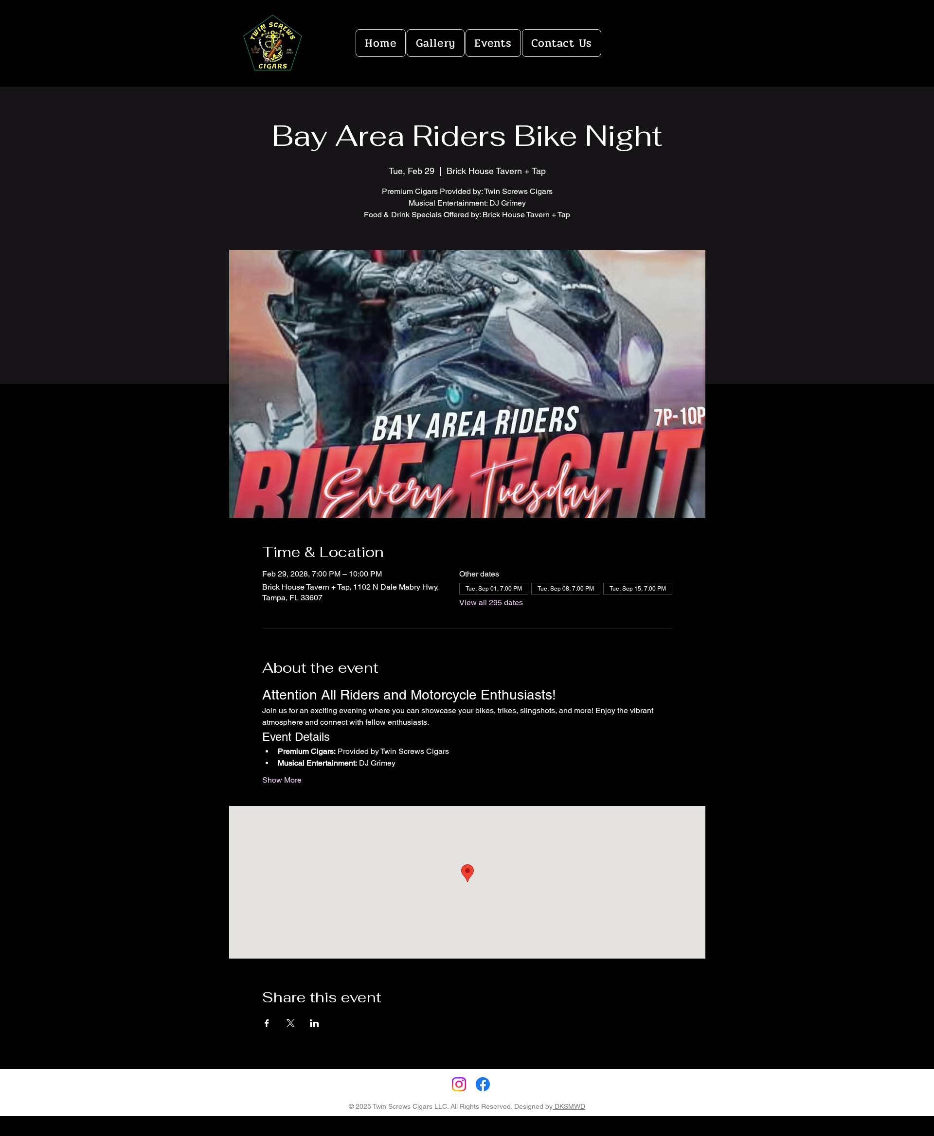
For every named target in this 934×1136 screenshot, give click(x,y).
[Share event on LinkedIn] (314, 1023)
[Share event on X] (290, 1023)
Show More (282, 780)
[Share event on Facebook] (266, 1023)
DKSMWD (569, 1106)
